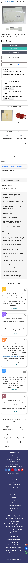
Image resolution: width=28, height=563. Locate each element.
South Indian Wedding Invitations (14, 524)
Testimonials (14, 508)
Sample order (14, 45)
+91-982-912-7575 (14, 462)
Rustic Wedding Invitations (14, 529)
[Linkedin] (15, 470)
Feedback (14, 511)
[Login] (23, 2)
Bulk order (14, 49)
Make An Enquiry (14, 61)
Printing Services (14, 553)
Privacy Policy (14, 490)
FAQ (14, 482)
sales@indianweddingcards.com (11, 356)
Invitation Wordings (14, 545)
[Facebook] (5, 470)
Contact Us (14, 477)
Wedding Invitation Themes (14, 550)
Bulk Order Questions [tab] (10, 174)
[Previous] (2, 118)
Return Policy (14, 487)
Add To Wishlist (14, 57)
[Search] (25, 2)
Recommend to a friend (14, 505)
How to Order (14, 479)
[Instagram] (18, 470)
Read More (14, 308)
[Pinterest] (12, 470)
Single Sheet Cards (14, 532)
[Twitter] (9, 470)
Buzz (14, 500)
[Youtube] (22, 470)
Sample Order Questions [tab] (11, 170)
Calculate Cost (14, 52)
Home (14, 497)
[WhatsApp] (16, 64)
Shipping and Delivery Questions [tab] (13, 166)
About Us (14, 503)
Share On (12, 64)
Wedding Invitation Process (14, 547)
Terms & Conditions (14, 484)
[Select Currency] (18, 2)
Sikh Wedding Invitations (14, 521)
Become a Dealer (14, 542)
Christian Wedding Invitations (14, 518)
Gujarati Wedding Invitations (14, 526)
